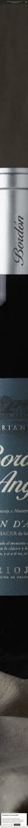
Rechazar (11, 824)
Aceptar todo (17, 824)
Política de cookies (17, 822)
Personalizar (5, 824)
